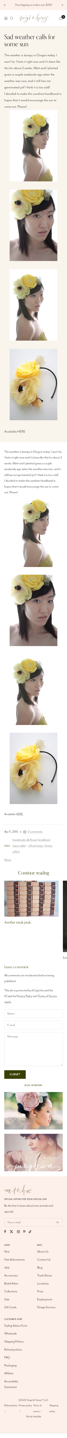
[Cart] (61, 18)
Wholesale (10, 1333)
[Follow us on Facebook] (6, 1231)
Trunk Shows (44, 1275)
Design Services (46, 1307)
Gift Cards (10, 1307)
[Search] (11, 18)
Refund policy (11, 1405)
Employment (44, 1299)
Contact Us (44, 1259)
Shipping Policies (14, 1341)
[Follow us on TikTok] (32, 1231)
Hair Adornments (14, 1259)
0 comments (35, 832)
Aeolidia (37, 1416)
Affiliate (9, 1373)
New (7, 1251)
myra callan (19, 846)
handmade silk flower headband (31, 840)
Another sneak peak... (18, 922)
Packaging (10, 1365)
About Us (42, 1251)
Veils (6, 1267)
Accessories (11, 1275)
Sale (6, 1299)
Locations (43, 1283)
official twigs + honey (40, 846)
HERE (21, 431)
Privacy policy (25, 1405)
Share (7, 860)
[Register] (57, 1222)
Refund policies (13, 1349)
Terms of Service (47, 996)
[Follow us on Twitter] (13, 1231)
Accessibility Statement (11, 1384)
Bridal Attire (11, 1283)
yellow (16, 852)
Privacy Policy (24, 996)
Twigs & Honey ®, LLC (37, 1400)
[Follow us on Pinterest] (26, 1231)
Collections (10, 1291)
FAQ (7, 1357)
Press (40, 1291)
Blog (40, 1267)
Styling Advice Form (15, 1325)
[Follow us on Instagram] (20, 1231)
